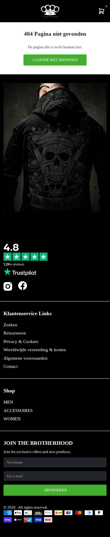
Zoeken (10, 324)
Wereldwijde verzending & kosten (35, 349)
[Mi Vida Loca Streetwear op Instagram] (8, 289)
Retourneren (15, 333)
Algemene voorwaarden (26, 358)
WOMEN (12, 418)
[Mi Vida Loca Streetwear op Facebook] (22, 286)
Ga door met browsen (55, 60)
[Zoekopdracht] (8, 11)
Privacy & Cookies (21, 341)
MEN (8, 402)
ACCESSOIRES (18, 410)
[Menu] (5, 11)
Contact (11, 366)
